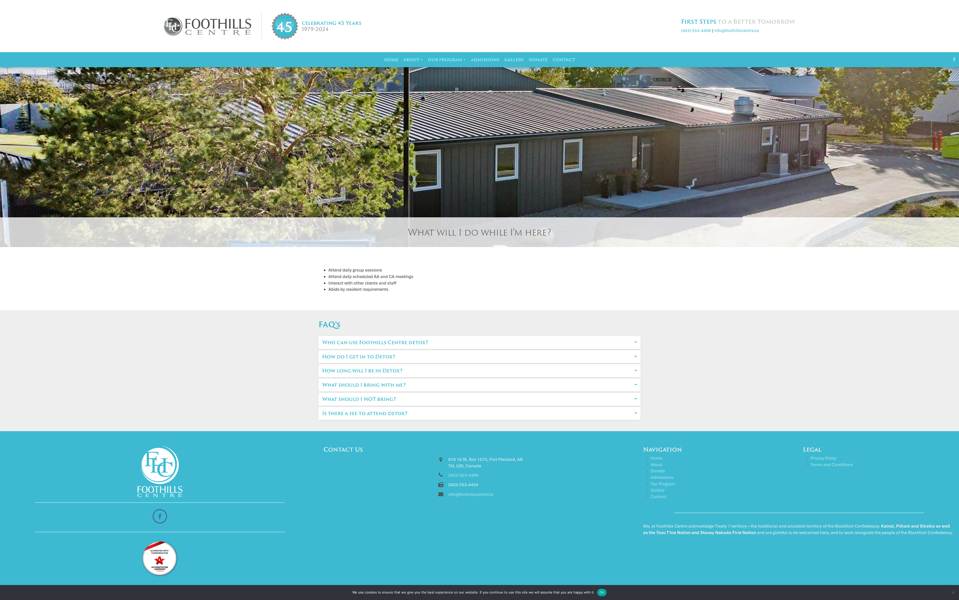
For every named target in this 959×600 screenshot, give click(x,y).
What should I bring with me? (364, 384)
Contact (564, 60)
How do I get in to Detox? (358, 356)
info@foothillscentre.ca (736, 30)
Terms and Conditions (831, 464)
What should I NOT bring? (359, 399)
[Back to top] (951, 576)
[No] (952, 592)
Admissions (485, 60)
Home (391, 60)
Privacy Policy (823, 458)
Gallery (514, 60)
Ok (602, 592)
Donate (538, 60)
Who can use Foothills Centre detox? (375, 342)
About (411, 60)
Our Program (445, 60)
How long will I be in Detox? (362, 370)
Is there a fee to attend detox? (364, 413)
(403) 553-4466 (696, 30)
